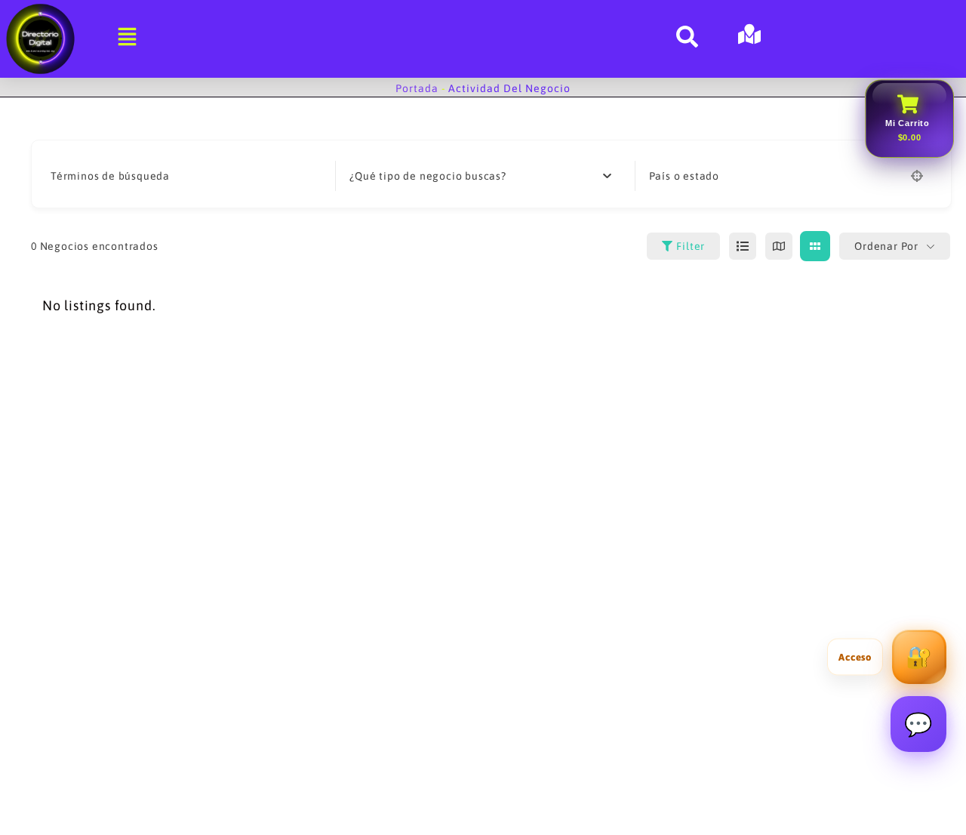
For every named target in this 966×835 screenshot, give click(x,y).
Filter (690, 246)
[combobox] (480, 176)
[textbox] (427, 176)
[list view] (743, 246)
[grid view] (815, 246)
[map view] (779, 246)
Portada (416, 88)
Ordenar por (886, 246)
